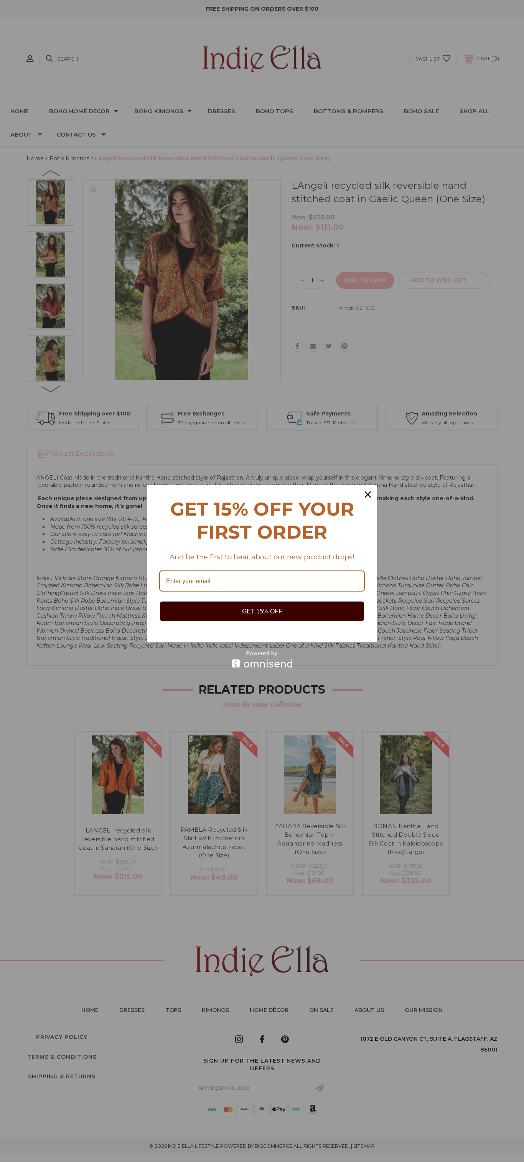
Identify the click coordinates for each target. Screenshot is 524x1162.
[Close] (368, 494)
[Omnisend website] (262, 659)
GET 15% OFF (262, 611)
